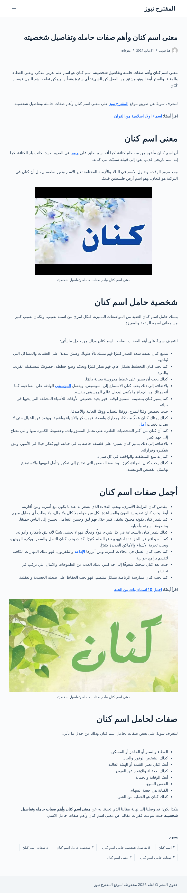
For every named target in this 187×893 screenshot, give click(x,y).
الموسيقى (63, 385)
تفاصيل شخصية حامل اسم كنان (126, 847)
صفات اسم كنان (35, 847)
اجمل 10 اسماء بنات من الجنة (138, 589)
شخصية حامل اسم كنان (75, 847)
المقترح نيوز (160, 8)
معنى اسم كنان (119, 857)
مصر (75, 152)
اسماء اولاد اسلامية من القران (138, 116)
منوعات (126, 50)
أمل (143, 424)
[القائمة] (14, 8)
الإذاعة (80, 551)
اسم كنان (167, 847)
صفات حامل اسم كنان (157, 857)
